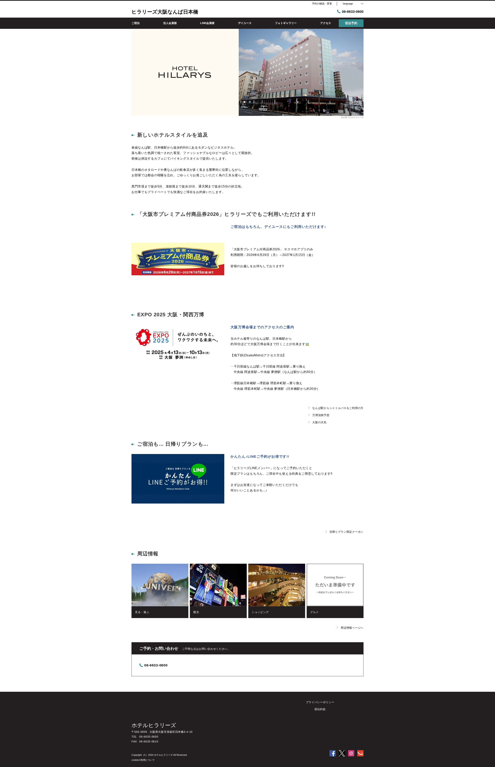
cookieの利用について (143, 760)
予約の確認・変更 (322, 3)
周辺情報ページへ (352, 627)
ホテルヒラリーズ (153, 725)
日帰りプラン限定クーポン (346, 531)
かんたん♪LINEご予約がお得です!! (259, 456)
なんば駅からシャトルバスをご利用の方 (338, 408)
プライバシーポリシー (320, 702)
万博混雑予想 (320, 415)
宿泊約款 (320, 709)
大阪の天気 (319, 422)
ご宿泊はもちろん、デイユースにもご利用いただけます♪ (278, 227)
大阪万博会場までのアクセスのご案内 (262, 327)
